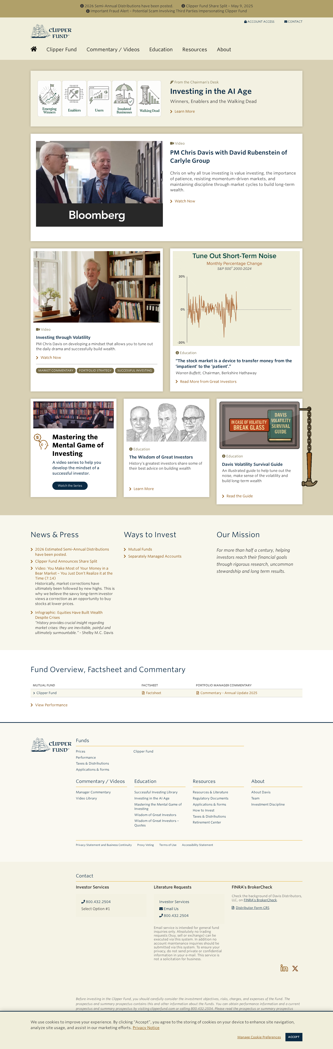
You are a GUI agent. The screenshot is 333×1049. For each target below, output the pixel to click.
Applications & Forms (92, 769)
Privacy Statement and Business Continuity (104, 845)
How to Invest (203, 810)
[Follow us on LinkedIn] (284, 968)
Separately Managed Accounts (154, 556)
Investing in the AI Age (211, 91)
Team (255, 798)
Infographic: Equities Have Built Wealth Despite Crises (69, 615)
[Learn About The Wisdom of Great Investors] (166, 421)
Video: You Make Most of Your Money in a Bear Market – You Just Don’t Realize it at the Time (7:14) (74, 573)
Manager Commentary (93, 792)
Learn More (185, 111)
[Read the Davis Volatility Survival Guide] (259, 425)
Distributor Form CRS (252, 908)
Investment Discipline (268, 804)
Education (145, 781)
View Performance (51, 705)
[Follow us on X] (295, 968)
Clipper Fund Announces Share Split (66, 561)
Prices (80, 751)
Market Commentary (55, 370)
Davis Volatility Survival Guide (252, 464)
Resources (204, 781)
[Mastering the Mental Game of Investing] (73, 414)
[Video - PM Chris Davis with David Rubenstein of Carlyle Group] (99, 184)
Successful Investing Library (156, 792)
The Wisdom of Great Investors (161, 457)
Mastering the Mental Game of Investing (158, 807)
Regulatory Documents (210, 798)
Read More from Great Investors (208, 381)
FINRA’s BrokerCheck (260, 900)
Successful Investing (134, 370)
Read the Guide (240, 496)
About (258, 781)
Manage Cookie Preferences (259, 1037)
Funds (82, 740)
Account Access (260, 21)
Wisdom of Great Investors (155, 815)
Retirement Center (207, 822)
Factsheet (153, 693)
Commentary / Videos (100, 781)
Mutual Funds (140, 549)
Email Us (171, 909)
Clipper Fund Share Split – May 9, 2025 (219, 6)
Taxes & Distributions (92, 763)
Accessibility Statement (197, 845)
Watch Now (185, 201)
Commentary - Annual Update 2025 (228, 693)
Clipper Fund (46, 693)
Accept (293, 1037)
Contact (294, 21)
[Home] (34, 49)
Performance (86, 757)
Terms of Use (167, 845)
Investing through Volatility (63, 337)
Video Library (86, 798)
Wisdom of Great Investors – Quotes (156, 823)
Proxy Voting (145, 845)
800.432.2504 (98, 902)
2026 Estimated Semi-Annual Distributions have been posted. (72, 551)
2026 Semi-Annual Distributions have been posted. (129, 6)
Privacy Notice (146, 1027)
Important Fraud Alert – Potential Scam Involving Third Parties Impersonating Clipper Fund (169, 11)
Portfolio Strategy (95, 370)
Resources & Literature (210, 792)
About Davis (260, 792)
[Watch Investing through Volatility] (96, 287)
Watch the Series (70, 485)
